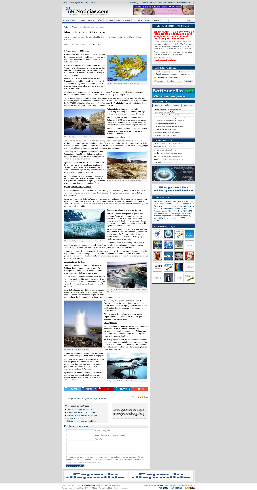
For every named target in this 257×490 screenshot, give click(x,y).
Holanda (170, 209)
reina (186, 216)
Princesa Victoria (177, 216)
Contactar (144, 3)
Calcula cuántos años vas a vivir (171, 143)
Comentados (188, 105)
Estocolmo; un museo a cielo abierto (81, 421)
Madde (170, 211)
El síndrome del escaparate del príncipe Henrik (170, 118)
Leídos (167, 105)
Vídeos (156, 20)
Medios (91, 20)
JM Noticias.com (88, 485)
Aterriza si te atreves (75, 418)
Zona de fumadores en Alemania (79, 410)
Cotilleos (126, 20)
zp (160, 221)
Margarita (157, 213)
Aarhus (156, 201)
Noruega (176, 213)
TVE (183, 218)
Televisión (173, 218)
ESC (167, 206)
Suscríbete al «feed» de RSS (168, 78)
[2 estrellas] (140, 397)
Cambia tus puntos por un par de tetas (82, 415)
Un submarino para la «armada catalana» (168, 109)
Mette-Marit (166, 213)
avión (169, 201)
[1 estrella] (138, 397)
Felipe (191, 206)
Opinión (148, 20)
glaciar (73, 399)
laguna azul (88, 399)
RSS (190, 3)
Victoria (188, 218)
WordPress (158, 485)
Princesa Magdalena (162, 216)
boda (174, 201)
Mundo (74, 20)
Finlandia (157, 209)
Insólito (99, 20)
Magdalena (187, 211)
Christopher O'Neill (166, 204)
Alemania (163, 201)
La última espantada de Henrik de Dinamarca (169, 121)
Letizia (164, 211)
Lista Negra (171, 3)
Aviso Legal (134, 3)
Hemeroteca (182, 3)
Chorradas (109, 20)
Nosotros (153, 3)
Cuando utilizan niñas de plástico (165, 124)
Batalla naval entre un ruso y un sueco (82, 412)
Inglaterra (177, 209)
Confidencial (137, 20)
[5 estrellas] (147, 397)
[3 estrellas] (143, 397)
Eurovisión (174, 206)
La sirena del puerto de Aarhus (165, 112)
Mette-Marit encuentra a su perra (165, 135)
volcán (103, 399)
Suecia (162, 218)
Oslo (182, 213)
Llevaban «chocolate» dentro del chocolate (169, 126)
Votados (177, 105)
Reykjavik (96, 399)
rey (190, 216)
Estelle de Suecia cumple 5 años (165, 129)
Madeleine (162, 3)
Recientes (158, 105)
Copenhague (185, 204)
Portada (66, 20)
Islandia (80, 399)
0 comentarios (96, 44)
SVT (167, 218)
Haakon (164, 209)
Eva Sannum (184, 206)
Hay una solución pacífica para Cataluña (168, 115)
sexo (155, 218)
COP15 (176, 204)
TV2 (179, 218)
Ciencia (83, 20)
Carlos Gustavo (182, 201)
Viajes (118, 20)
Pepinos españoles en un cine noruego (167, 132)
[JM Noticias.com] (87, 11)
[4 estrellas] (145, 397)
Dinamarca (159, 206)
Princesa (188, 213)
